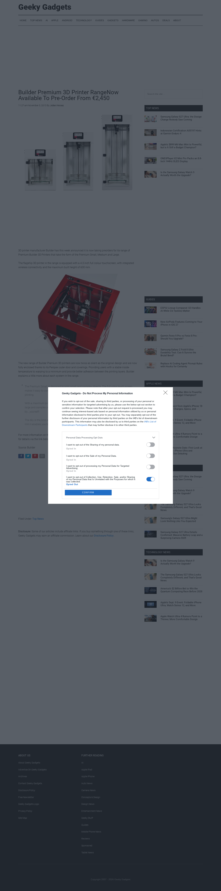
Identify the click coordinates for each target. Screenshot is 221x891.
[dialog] (110, 445)
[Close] (166, 394)
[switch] (150, 444)
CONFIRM (88, 492)
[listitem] (110, 437)
